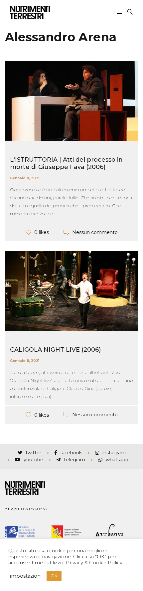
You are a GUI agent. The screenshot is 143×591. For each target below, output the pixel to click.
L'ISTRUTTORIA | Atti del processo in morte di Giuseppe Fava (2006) (66, 163)
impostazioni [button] (26, 576)
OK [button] (54, 575)
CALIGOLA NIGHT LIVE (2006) (55, 349)
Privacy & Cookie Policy (94, 563)
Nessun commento (95, 232)
